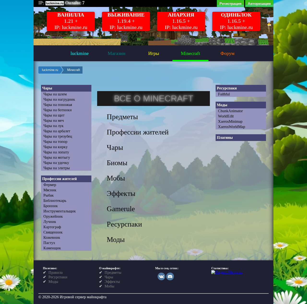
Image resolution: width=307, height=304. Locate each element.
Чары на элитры (56, 168)
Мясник (49, 190)
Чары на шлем (55, 94)
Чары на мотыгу (56, 157)
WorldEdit (226, 116)
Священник (53, 232)
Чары (109, 277)
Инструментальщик (59, 211)
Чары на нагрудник (59, 99)
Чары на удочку (56, 163)
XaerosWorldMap (231, 127)
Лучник (49, 222)
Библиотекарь (54, 201)
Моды (53, 282)
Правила (55, 272)
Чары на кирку (55, 147)
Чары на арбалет (56, 131)
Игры (153, 53)
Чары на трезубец (57, 136)
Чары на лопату (56, 152)
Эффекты (112, 282)
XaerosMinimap (230, 121)
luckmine (80, 53)
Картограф (52, 227)
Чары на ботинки (57, 110)
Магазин (116, 53)
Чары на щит (54, 115)
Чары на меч (53, 120)
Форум (227, 53)
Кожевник (51, 237)
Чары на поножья (57, 105)
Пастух (49, 243)
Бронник (50, 206)
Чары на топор (55, 142)
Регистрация (230, 3)
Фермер (49, 185)
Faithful (224, 94)
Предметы (113, 272)
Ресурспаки (57, 277)
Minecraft (190, 53)
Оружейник (53, 216)
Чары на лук (53, 126)
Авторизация (259, 3)
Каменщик (52, 248)
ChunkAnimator (230, 111)
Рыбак (48, 195)
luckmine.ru (50, 70)
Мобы (109, 286)
